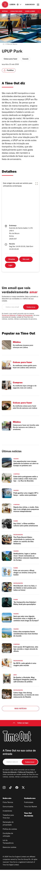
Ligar (10, 265)
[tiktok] (10, 787)
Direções (11, 259)
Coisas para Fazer (16, 11)
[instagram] (4, 787)
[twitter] (23, 787)
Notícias (5, 11)
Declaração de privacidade (8, 823)
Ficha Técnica (8, 802)
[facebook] (16, 787)
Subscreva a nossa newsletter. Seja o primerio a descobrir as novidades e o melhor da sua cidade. (20, 299)
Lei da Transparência (8, 842)
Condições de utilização (8, 835)
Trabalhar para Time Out (8, 816)
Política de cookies (10, 829)
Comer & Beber (30, 11)
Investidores (7, 811)
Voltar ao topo (22, 723)
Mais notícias (20, 709)
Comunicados (8, 807)
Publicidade (28, 802)
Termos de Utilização (9, 315)
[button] (36, 183)
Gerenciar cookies (9, 847)
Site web (26, 259)
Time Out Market (30, 807)
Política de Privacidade (25, 315)
